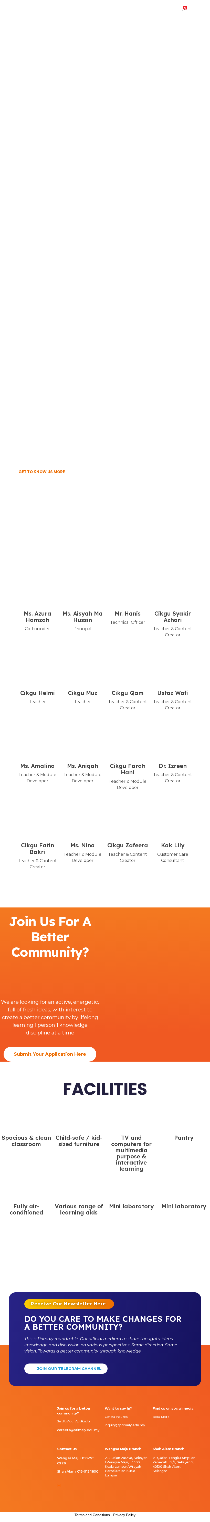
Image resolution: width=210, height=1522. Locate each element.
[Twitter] (37, 638)
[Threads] (181, 1426)
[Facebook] (32, 638)
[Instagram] (154, 1426)
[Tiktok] (172, 1426)
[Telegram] (190, 1426)
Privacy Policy (124, 1515)
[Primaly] (26, 9)
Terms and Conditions (92, 1515)
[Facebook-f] (163, 1426)
